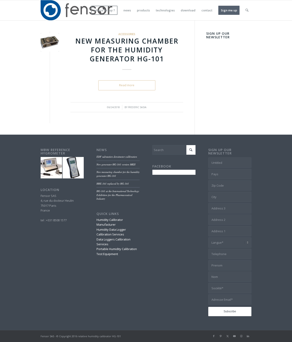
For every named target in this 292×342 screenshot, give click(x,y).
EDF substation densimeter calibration (116, 156)
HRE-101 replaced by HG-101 (112, 183)
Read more (126, 85)
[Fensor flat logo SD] (77, 10)
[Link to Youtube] (234, 336)
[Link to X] (227, 336)
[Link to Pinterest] (220, 336)
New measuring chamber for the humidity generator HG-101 (126, 49)
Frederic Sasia (137, 107)
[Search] (246, 10)
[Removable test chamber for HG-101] (50, 42)
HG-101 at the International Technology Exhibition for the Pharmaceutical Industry (117, 194)
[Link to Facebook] (213, 336)
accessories (126, 34)
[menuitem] (104, 10)
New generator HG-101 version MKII (116, 164)
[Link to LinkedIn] (248, 336)
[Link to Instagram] (241, 336)
